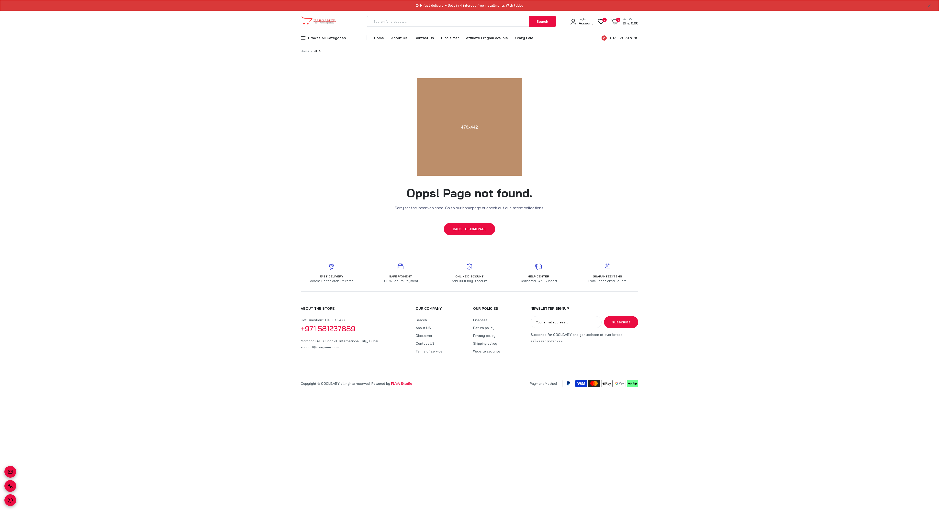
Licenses (480, 320)
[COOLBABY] (318, 21)
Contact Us (424, 38)
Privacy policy (484, 335)
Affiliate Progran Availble (487, 38)
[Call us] (10, 486)
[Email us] (10, 472)
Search (421, 320)
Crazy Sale (524, 38)
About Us (399, 38)
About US (423, 328)
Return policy (483, 328)
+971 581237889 (623, 38)
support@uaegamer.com (320, 347)
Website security (486, 351)
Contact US (425, 343)
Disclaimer (450, 38)
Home (379, 38)
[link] (925, 492)
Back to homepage (469, 229)
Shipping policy (485, 343)
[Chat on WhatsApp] (10, 500)
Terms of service (429, 351)
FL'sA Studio (401, 383)
